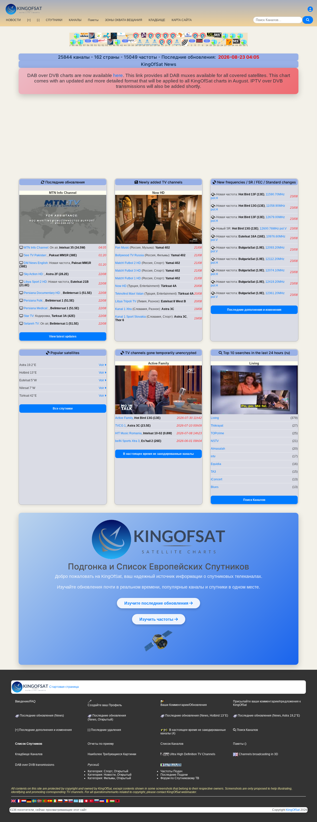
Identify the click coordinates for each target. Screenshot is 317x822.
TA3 (213, 471)
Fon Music (122, 247)
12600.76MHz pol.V (273, 228)
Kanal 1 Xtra (123, 309)
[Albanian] (117, 800)
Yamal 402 (162, 247)
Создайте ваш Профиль (105, 705)
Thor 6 (119, 320)
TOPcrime (217, 433)
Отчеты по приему (101, 743)
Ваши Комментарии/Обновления (183, 705)
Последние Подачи (174, 774)
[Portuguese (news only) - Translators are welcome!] (44, 800)
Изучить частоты (156, 619)
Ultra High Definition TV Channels (192, 754)
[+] (28, 20)
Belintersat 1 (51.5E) (77, 293)
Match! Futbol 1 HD (128, 278)
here (118, 75)
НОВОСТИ (13, 20)
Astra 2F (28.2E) (57, 274)
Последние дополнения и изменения (254, 309)
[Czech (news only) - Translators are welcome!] (65, 800)
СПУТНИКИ (54, 20)
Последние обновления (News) (41, 715)
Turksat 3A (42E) (63, 316)
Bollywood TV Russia (129, 255)
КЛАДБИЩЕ (157, 20)
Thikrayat (217, 425)
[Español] (50, 800)
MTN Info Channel (36, 247)
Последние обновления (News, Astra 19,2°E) (268, 715)
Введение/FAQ (25, 701)
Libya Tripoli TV (125, 301)
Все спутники (63, 408)
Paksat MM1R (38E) (63, 255)
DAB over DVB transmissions (34, 765)
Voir (102, 365)
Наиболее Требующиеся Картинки (112, 754)
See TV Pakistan (35, 255)
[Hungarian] (112, 800)
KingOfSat (293, 810)
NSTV (215, 441)
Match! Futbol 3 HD (128, 270)
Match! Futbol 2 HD (128, 263)
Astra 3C (167, 309)
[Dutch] (24, 800)
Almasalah (218, 448)
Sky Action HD (33, 274)
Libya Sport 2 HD (35, 281)
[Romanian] (107, 800)
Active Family (124, 418)
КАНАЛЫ (75, 20)
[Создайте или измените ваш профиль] (310, 9)
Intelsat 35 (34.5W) (72, 247)
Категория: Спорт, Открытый (108, 771)
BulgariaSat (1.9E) (251, 247)
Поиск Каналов (254, 500)
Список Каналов (171, 743)
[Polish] (60, 800)
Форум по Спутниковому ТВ (179, 778)
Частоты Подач (171, 771)
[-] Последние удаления (104, 730)
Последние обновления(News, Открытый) (107, 717)
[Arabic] (86, 800)
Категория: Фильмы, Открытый (109, 778)
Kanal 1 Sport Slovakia (130, 316)
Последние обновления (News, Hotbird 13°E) (196, 715)
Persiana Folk (33, 300)
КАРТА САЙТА (182, 20)
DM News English (36, 263)
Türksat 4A (169, 286)
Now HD (121, 286)
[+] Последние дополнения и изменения (43, 730)
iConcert (216, 479)
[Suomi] (81, 800)
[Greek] (76, 800)
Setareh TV (31, 323)
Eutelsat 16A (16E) (251, 236)
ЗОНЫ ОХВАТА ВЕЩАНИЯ (123, 20)
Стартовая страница (64, 687)
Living (215, 418)
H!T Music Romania (128, 433)
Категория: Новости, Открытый (110, 774)
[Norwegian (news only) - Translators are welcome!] (39, 800)
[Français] (18, 800)
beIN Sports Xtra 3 (127, 441)
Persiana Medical (35, 308)
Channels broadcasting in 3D (258, 754)
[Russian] (96, 800)
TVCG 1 (120, 425)
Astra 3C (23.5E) (139, 425)
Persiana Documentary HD (42, 293)
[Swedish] (34, 800)
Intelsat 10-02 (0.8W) (157, 433)
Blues (214, 487)
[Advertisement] (158, 136)
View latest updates (63, 336)
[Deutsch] (29, 800)
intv (213, 456)
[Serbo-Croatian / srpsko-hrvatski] (102, 800)
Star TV (29, 316)
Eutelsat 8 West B (173, 301)
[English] (13, 800)
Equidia (216, 464)
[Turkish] (91, 800)
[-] (38, 20)
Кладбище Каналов (28, 754)
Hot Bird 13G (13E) (251, 205)
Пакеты (93, 20)
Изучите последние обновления (156, 603)
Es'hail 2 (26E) (151, 441)
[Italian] (55, 800)
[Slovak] (70, 800)
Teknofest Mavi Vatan (129, 293)
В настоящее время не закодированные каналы (158, 454)
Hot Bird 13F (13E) (251, 194)
